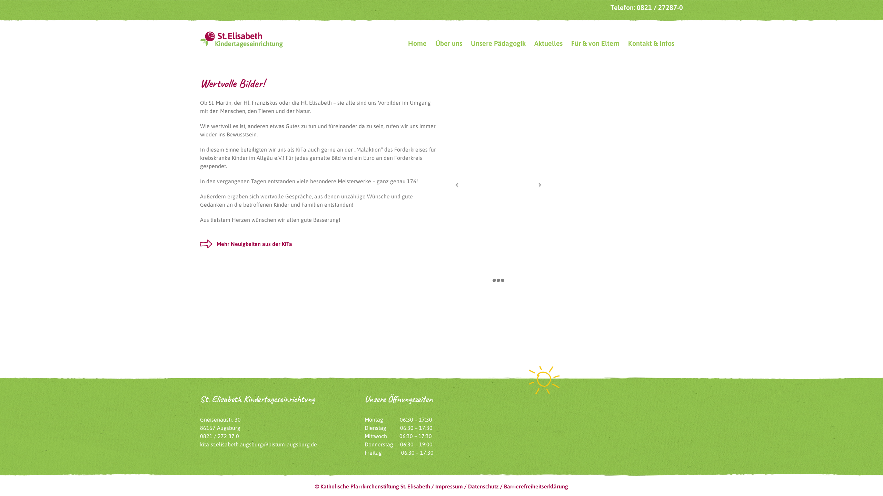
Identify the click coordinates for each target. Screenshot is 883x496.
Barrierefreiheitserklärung (536, 486)
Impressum (449, 486)
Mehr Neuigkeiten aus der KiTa (254, 244)
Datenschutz (483, 486)
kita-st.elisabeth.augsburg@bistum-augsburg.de (258, 444)
